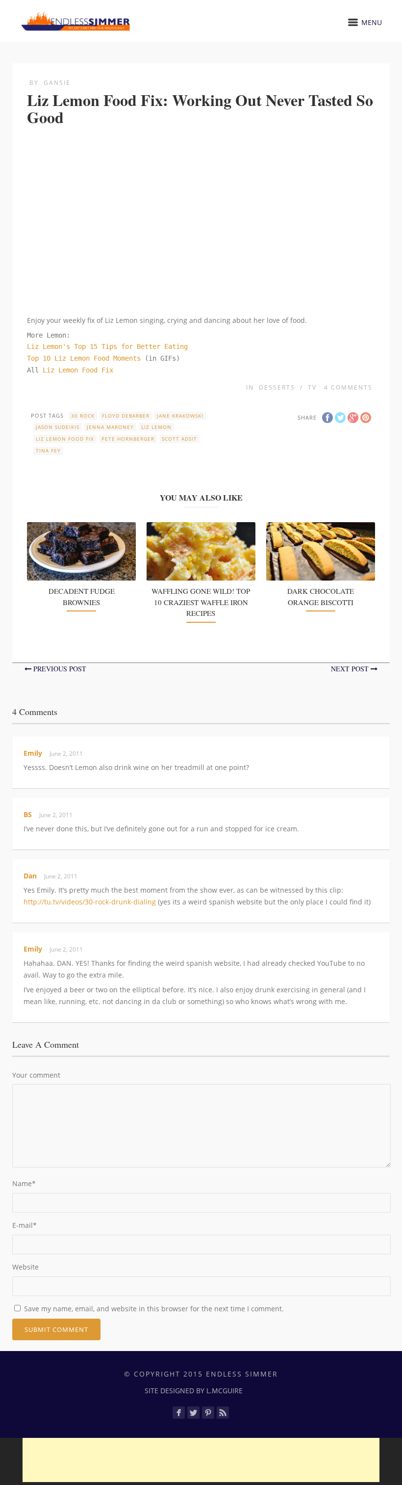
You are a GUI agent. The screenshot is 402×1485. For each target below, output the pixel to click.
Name (24, 1183)
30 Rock (83, 415)
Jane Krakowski (180, 415)
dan (30, 875)
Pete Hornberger (127, 438)
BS (28, 814)
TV (312, 387)
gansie (57, 83)
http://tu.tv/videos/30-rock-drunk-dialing (90, 901)
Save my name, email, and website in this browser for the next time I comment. (154, 1308)
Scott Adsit (179, 438)
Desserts (277, 387)
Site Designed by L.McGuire (194, 1390)
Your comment (36, 1075)
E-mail (24, 1225)
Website (25, 1267)
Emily (33, 753)
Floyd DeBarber (126, 415)
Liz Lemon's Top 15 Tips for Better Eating (107, 346)
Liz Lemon (156, 427)
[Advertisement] (201, 1460)
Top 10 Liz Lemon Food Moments (86, 358)
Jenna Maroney (110, 427)
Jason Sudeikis (57, 427)
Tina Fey (48, 450)
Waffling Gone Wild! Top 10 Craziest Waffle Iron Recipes (200, 602)
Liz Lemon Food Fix (78, 370)
